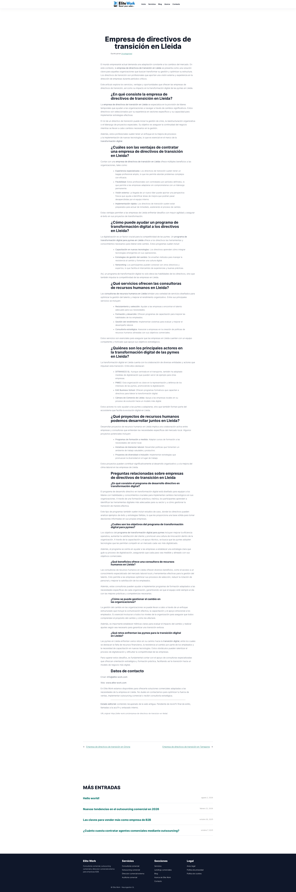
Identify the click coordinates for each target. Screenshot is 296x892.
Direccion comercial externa (133, 873)
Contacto (158, 881)
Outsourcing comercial (131, 870)
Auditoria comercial (129, 877)
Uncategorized (126, 54)
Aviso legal (191, 866)
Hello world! (91, 798)
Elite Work (124, 4)
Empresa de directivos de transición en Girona (108, 747)
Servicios (158, 866)
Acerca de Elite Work (162, 877)
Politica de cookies (194, 873)
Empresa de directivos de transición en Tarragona (186, 747)
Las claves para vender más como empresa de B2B (117, 820)
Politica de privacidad (195, 870)
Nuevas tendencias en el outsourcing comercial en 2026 (121, 809)
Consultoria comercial (130, 866)
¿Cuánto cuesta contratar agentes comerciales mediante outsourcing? (131, 830)
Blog (156, 873)
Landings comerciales (163, 870)
